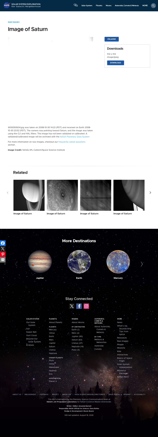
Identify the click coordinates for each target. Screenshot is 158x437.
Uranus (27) (77, 343)
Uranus (52, 350)
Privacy (55, 394)
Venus (52, 333)
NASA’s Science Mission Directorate (95, 402)
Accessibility (139, 394)
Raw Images (14, 22)
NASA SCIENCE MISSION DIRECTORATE (90, 394)
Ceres (51, 364)
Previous (7, 193)
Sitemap (126, 394)
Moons (75, 319)
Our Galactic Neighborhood (26, 7)
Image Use (66, 394)
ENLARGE (112, 39)
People (120, 345)
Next (150, 193)
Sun (28, 329)
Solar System (32, 319)
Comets (98, 349)
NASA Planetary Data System (74, 137)
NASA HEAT (123, 377)
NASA (7, 5)
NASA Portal (114, 394)
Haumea (53, 371)
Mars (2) (75, 333)
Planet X (53, 381)
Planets (53, 319)
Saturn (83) (77, 340)
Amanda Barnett (85, 406)
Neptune (53, 353)
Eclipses (30, 345)
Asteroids (98, 346)
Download (115, 63)
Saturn (52, 347)
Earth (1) (75, 330)
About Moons (78, 322)
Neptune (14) (78, 347)
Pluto (51, 360)
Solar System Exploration (26, 3)
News (119, 322)
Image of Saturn (22, 214)
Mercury (118, 278)
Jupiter (40, 278)
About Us (17, 394)
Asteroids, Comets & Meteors (99, 321)
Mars (51, 340)
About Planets (55, 322)
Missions (121, 348)
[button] (145, 6)
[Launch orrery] (75, 6)
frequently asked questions (71, 142)
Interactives (122, 355)
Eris (50, 374)
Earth (79, 278)
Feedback (44, 394)
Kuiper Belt (31, 332)
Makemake (54, 367)
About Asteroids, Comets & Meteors (102, 329)
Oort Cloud (31, 335)
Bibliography (30, 394)
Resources (122, 338)
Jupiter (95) (77, 336)
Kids (119, 351)
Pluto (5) (76, 350)
